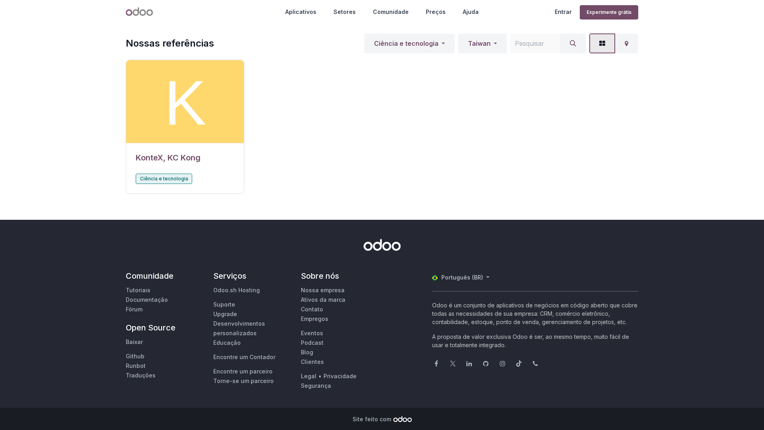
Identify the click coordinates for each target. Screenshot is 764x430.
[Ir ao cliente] (185, 101)
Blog (307, 352)
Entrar (563, 11)
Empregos (314, 318)
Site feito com (372, 419)
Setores (344, 11)
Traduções (141, 375)
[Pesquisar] (573, 43)
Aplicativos (300, 11)
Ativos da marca (323, 299)
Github (135, 356)
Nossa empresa (323, 290)
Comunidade (391, 11)
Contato (312, 309)
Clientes (312, 361)
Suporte (224, 304)
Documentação (147, 299)
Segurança (316, 385)
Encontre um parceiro (243, 371)
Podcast (312, 342)
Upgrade (225, 314)
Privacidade (340, 376)
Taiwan (479, 43)
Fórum (134, 309)
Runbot (136, 365)
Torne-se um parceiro (243, 380)
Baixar (134, 341)
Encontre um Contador (244, 357)
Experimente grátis (609, 12)
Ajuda (471, 11)
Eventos (312, 333)
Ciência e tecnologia (406, 43)
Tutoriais (138, 290)
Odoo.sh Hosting (236, 290)
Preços (436, 11)
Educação (227, 342)
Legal (308, 376)
